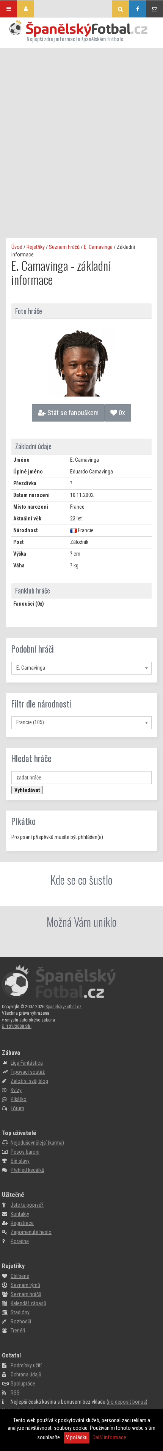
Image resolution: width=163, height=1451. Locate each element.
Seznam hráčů (64, 247)
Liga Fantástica (27, 1063)
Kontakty (20, 1214)
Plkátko (23, 821)
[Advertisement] (81, 133)
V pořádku (77, 1437)
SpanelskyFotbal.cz (63, 1006)
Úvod (16, 247)
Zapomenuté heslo (31, 1232)
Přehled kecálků (27, 1170)
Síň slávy (20, 1161)
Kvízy (16, 1090)
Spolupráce (23, 1384)
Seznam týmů (25, 1285)
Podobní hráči (32, 648)
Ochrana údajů (26, 1374)
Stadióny (20, 1312)
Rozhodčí (21, 1321)
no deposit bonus (127, 1402)
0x (121, 413)
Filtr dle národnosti (41, 703)
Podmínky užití (26, 1365)
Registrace (22, 1223)
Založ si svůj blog (29, 1081)
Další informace (109, 1437)
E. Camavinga (98, 247)
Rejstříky (36, 247)
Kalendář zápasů (28, 1303)
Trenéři (18, 1331)
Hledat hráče (31, 758)
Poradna (20, 1241)
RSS (15, 1393)
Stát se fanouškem (72, 413)
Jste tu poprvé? (27, 1205)
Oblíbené (20, 1276)
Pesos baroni (25, 1152)
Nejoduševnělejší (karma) (37, 1143)
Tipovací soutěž (28, 1072)
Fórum (17, 1108)
